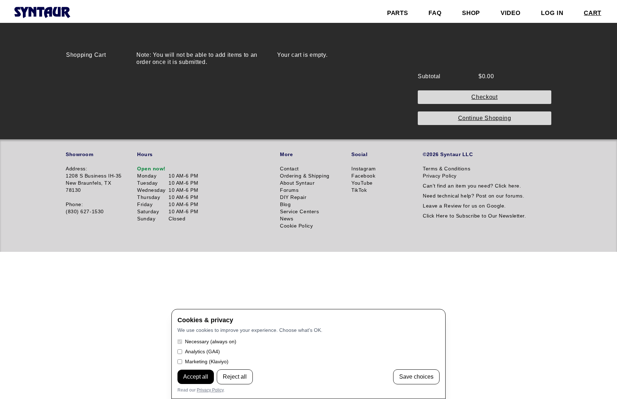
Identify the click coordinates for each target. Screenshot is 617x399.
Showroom (79, 154)
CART (592, 13)
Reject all (235, 377)
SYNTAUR (42, 13)
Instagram (363, 168)
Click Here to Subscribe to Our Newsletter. (474, 216)
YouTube (362, 183)
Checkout (484, 97)
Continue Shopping (484, 118)
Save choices (416, 377)
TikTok (359, 190)
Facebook (363, 176)
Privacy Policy (210, 390)
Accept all (195, 377)
